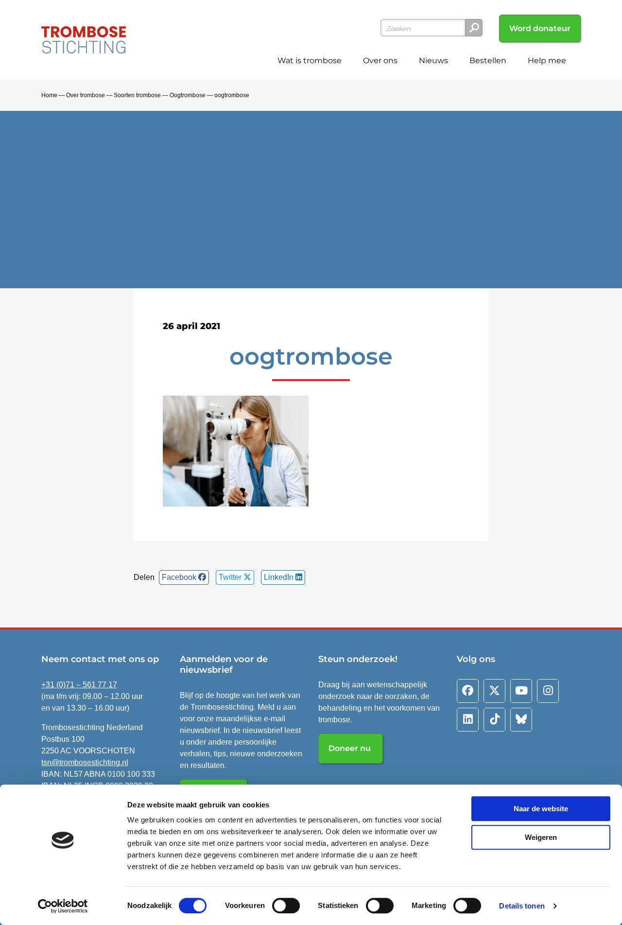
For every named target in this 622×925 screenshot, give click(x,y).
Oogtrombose (188, 95)
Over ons (380, 60)
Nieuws (433, 60)
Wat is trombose (309, 60)
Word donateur (539, 28)
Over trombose (85, 95)
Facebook (180, 577)
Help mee (547, 60)
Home (49, 95)
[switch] (286, 905)
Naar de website (541, 808)
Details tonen (521, 906)
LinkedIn (279, 577)
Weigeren (541, 837)
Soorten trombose (137, 95)
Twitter (231, 577)
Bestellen (487, 60)
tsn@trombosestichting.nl (84, 762)
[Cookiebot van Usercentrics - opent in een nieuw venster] (62, 906)
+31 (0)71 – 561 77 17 (79, 685)
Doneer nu (350, 748)
